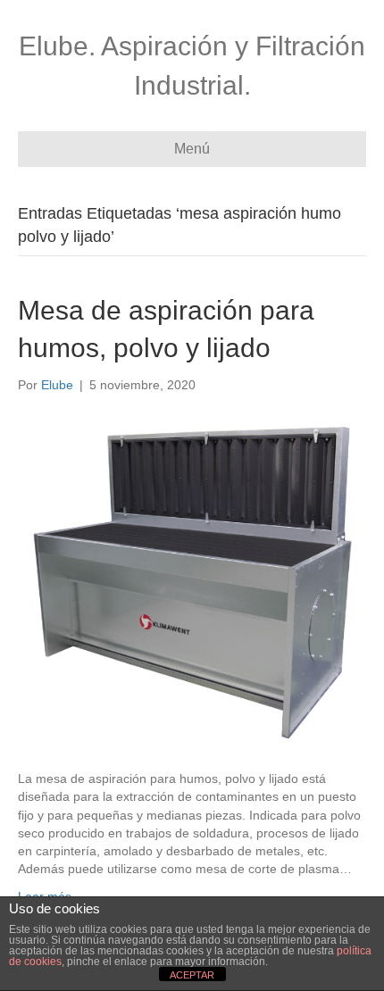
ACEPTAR (192, 975)
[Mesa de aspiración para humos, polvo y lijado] (192, 580)
